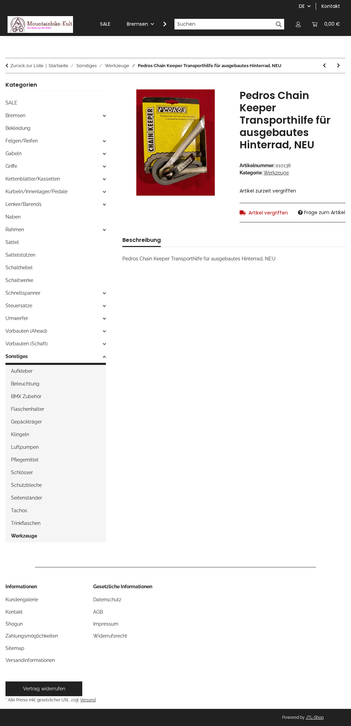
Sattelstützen (20, 255)
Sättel (12, 242)
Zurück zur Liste (27, 65)
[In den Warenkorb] (127, 85)
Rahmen (14, 229)
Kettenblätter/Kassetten (32, 179)
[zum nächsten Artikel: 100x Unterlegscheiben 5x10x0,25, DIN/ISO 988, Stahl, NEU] (338, 65)
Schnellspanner (22, 293)
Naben (13, 217)
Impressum (105, 624)
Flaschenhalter (27, 409)
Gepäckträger (26, 421)
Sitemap (14, 648)
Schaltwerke (19, 280)
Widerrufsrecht (110, 636)
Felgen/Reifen (21, 141)
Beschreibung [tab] (141, 240)
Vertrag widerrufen (44, 688)
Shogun (14, 624)
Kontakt (331, 6)
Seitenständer (26, 498)
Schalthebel (19, 267)
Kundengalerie (21, 599)
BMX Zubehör (26, 396)
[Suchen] (279, 24)
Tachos (19, 510)
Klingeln (20, 434)
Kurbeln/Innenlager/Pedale (36, 191)
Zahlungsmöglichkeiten (31, 636)
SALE (11, 103)
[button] (298, 24)
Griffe (11, 166)
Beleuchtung (25, 383)
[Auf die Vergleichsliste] (214, 102)
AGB (98, 612)
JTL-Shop (315, 717)
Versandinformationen (30, 660)
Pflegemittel (24, 460)
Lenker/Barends (23, 204)
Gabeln (13, 153)
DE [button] (302, 6)
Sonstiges (16, 356)
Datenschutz (107, 599)
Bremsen (15, 115)
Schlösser (22, 472)
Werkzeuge (276, 172)
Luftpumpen (25, 447)
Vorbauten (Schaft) (26, 343)
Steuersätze (18, 305)
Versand (88, 699)
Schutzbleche (26, 485)
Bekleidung (18, 128)
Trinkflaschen (25, 523)
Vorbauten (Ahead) (26, 331)
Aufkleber (22, 371)
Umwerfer (16, 318)
